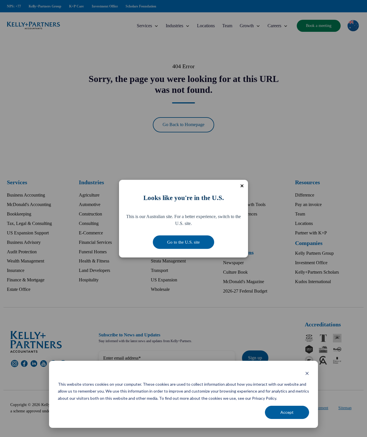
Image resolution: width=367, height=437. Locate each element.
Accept (287, 412)
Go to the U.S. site (183, 242)
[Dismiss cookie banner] (307, 373)
